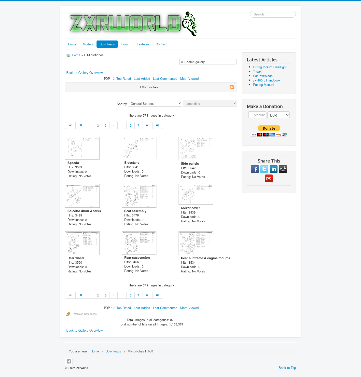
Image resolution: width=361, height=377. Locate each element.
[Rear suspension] (139, 243)
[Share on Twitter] (264, 169)
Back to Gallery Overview (84, 72)
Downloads (107, 44)
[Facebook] (68, 361)
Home (72, 44)
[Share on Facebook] (255, 169)
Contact (161, 44)
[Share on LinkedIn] (274, 169)
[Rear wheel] (83, 243)
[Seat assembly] (139, 196)
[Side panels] (196, 149)
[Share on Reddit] (283, 169)
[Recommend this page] (269, 178)
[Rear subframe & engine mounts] (196, 243)
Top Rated (123, 78)
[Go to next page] (147, 125)
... (122, 125)
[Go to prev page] (81, 125)
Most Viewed (189, 78)
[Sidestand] (139, 148)
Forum (125, 44)
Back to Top (287, 367)
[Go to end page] (158, 125)
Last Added (142, 78)
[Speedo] (83, 149)
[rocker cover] (196, 195)
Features (143, 44)
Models (88, 44)
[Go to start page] (70, 125)
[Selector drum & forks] (83, 196)
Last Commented (165, 78)
